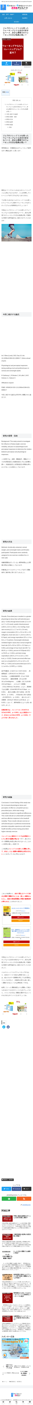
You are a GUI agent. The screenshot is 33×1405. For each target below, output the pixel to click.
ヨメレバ (23, 910)
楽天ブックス (21, 917)
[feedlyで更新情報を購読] (9, 1199)
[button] (29, 647)
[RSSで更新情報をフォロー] (24, 1199)
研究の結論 (9, 124)
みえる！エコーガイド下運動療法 (21, 908)
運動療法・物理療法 (8, 1179)
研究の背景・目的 (11, 117)
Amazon (21, 920)
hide (7, 92)
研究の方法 (9, 119)
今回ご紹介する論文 (12, 114)
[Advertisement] (16, 170)
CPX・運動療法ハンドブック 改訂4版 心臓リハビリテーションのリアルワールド (20, 931)
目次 (14, 100)
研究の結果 (9, 122)
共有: (10, 127)
